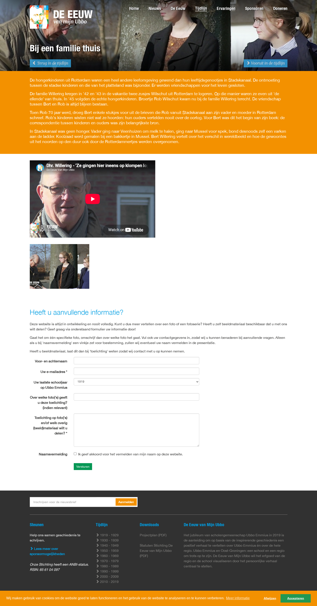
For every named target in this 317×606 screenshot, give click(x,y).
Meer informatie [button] (238, 598)
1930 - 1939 (109, 540)
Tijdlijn (201, 8)
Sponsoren (254, 8)
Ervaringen (226, 8)
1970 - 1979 (109, 561)
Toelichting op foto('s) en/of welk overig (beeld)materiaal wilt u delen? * (50, 425)
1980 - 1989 (109, 566)
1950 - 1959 (109, 550)
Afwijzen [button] (270, 598)
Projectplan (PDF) (153, 535)
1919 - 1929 (109, 535)
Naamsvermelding (53, 454)
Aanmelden (126, 502)
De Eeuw (178, 8)
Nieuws (155, 8)
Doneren (280, 8)
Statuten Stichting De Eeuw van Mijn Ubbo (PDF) (156, 550)
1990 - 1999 (109, 571)
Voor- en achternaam (51, 361)
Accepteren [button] (295, 598)
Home (134, 8)
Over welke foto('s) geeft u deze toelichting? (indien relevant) (48, 402)
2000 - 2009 (109, 576)
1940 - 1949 (109, 545)
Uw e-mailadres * (54, 372)
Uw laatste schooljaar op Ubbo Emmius (50, 384)
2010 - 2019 (109, 582)
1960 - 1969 (109, 556)
